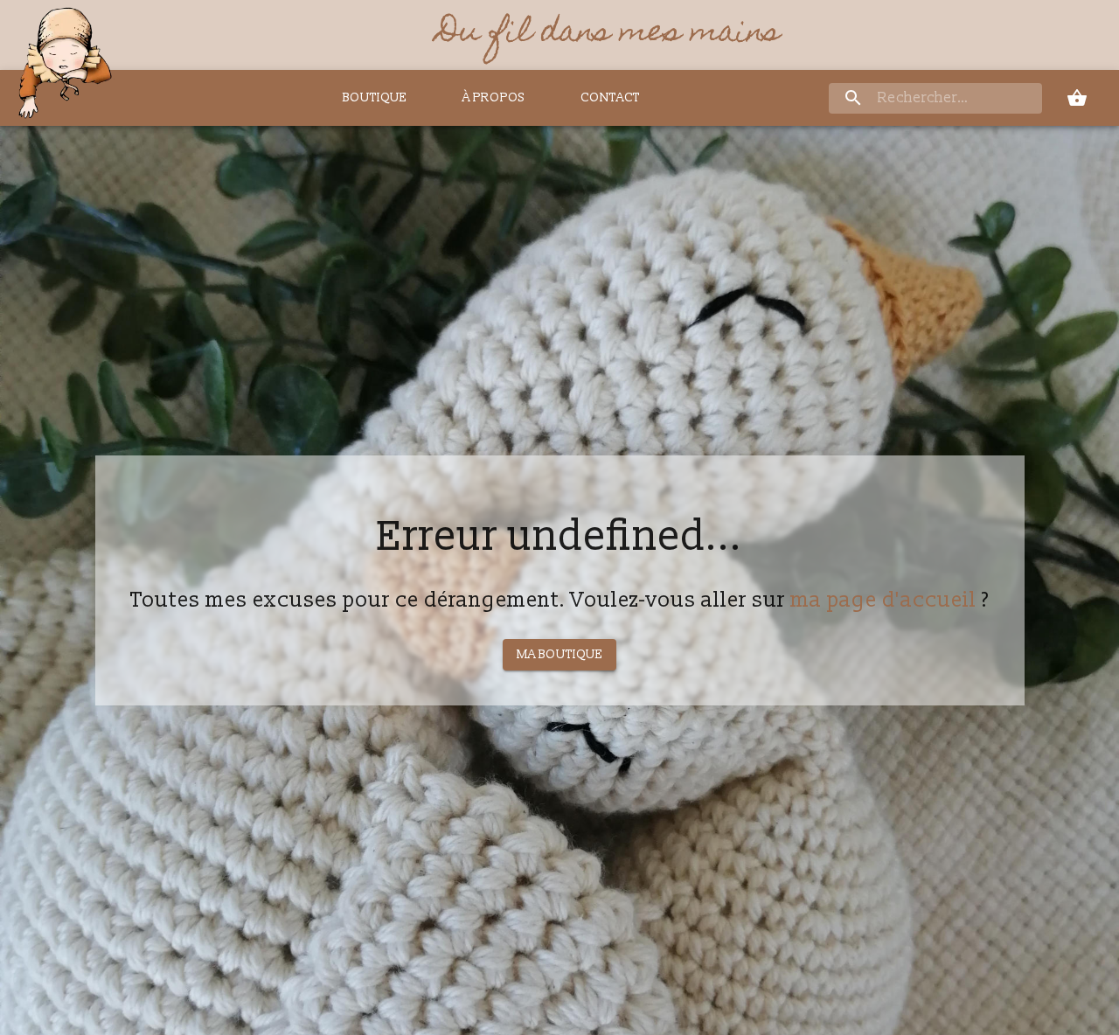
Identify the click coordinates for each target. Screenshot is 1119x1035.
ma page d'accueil (883, 600)
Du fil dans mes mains (609, 35)
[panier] (1077, 98)
